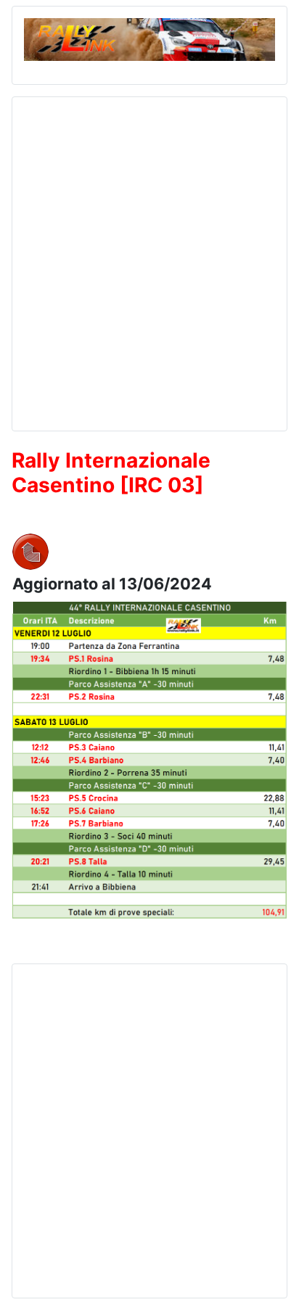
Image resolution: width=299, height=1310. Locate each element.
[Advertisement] (149, 258)
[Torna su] (273, 1283)
